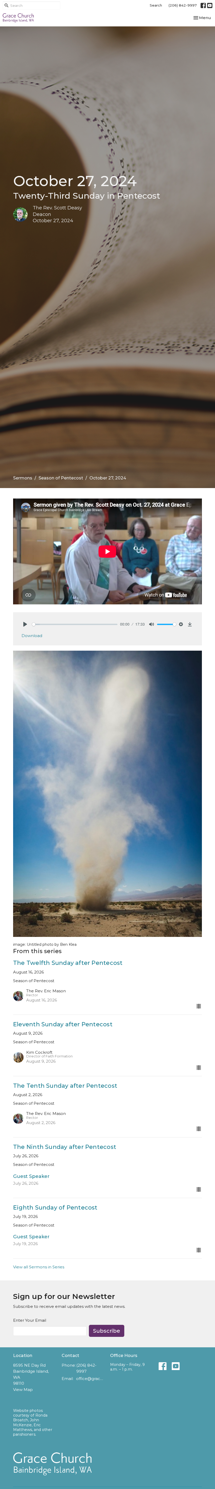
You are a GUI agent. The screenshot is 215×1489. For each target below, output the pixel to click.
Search (156, 5)
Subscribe (106, 1331)
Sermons (22, 478)
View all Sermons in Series (38, 1266)
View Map (23, 1389)
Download (32, 635)
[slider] (74, 624)
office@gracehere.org (90, 1378)
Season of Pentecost (61, 478)
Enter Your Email (29, 1320)
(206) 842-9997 (183, 5)
